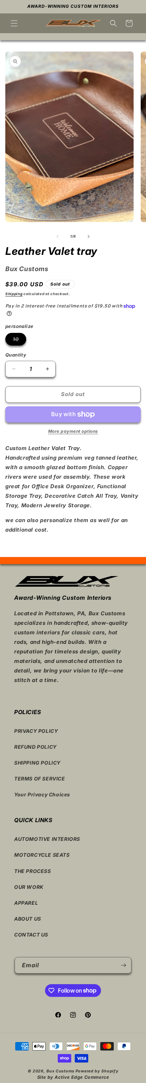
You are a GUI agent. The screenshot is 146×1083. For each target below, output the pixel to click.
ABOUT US (27, 919)
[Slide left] (57, 236)
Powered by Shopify (97, 1071)
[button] (14, 23)
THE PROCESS (32, 871)
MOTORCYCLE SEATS (42, 855)
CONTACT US (31, 935)
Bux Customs (60, 1071)
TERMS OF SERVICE (39, 779)
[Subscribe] (123, 965)
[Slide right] (88, 236)
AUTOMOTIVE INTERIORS (47, 839)
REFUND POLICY (35, 747)
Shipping (14, 294)
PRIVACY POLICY (36, 731)
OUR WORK (29, 887)
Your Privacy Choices (42, 794)
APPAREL (26, 903)
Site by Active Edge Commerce (73, 1077)
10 (19, 341)
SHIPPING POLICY (37, 763)
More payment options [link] (73, 431)
